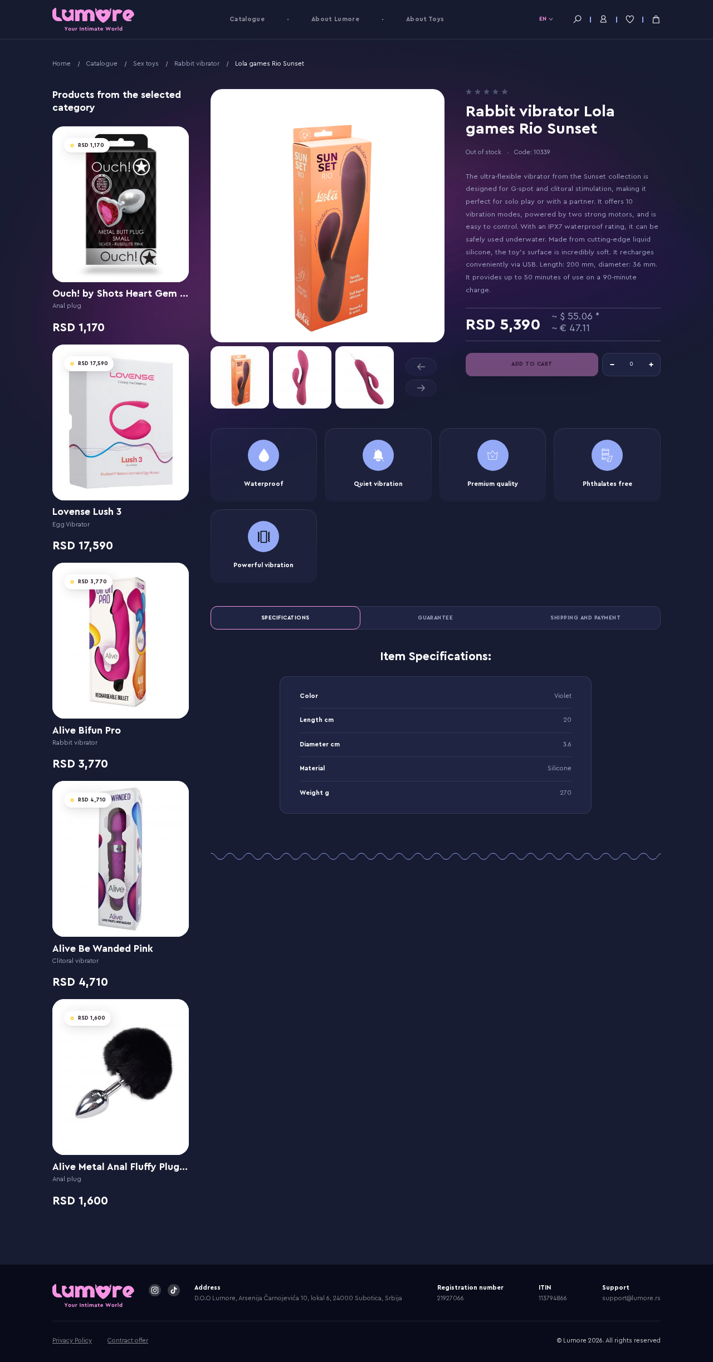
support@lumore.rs (631, 1298)
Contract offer (128, 1341)
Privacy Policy (72, 1341)
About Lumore (335, 19)
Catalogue (247, 19)
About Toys (425, 19)
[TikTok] (174, 1290)
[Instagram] (155, 1290)
